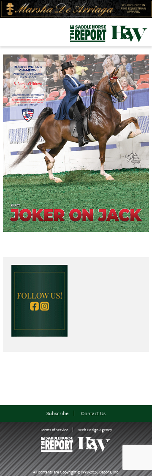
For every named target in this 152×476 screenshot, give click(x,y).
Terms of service (54, 429)
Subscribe (57, 413)
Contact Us (93, 413)
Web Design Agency (95, 429)
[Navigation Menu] (5, 31)
